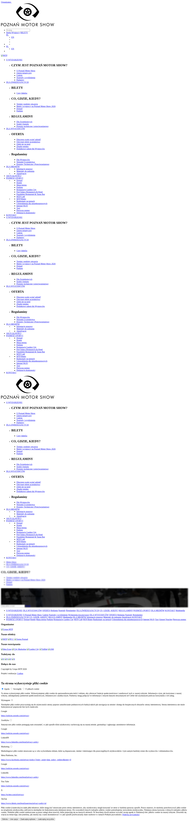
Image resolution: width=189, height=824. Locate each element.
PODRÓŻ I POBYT (14, 178)
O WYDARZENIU (14, 60)
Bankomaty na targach (25, 201)
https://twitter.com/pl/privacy (12, 794)
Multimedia (180, 610)
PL (7, 35)
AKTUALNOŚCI (13, 176)
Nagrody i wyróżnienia (25, 78)
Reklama (54, 610)
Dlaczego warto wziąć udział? (28, 139)
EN (12, 37)
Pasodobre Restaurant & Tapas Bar (30, 194)
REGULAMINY (126, 610)
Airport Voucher (165, 619)
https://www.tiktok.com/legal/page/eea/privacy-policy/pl (23, 803)
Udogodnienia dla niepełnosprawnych (31, 203)
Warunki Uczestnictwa (25, 162)
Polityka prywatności (131, 814)
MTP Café (20, 196)
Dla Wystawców (23, 160)
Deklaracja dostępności (25, 213)
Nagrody (62, 610)
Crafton (20, 673)
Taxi (18, 208)
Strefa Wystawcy (13, 33)
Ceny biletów (21, 93)
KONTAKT (11, 215)
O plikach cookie (32, 689)
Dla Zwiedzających (24, 122)
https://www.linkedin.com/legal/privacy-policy (20, 742)
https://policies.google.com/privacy (15, 716)
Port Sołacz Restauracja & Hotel (29, 192)
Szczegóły (17, 689)
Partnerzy (20, 80)
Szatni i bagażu (22, 124)
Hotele (19, 183)
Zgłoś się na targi (23, 144)
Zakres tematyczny (24, 73)
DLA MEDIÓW (13, 166)
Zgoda (7, 689)
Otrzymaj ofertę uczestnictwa (28, 142)
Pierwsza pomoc (23, 210)
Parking (19, 111)
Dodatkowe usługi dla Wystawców (30, 149)
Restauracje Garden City (26, 190)
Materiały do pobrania (25, 171)
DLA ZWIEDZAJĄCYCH (17, 82)
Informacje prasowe (24, 169)
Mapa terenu (21, 185)
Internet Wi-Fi (22, 206)
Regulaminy (71, 610)
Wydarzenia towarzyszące (78, 615)
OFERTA (46, 610)
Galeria (19, 75)
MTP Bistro (21, 199)
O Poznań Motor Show (25, 71)
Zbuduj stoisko (22, 146)
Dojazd (19, 109)
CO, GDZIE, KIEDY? (109, 610)
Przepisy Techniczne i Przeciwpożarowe (32, 164)
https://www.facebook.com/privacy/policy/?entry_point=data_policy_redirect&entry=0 (36, 760)
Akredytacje (21, 173)
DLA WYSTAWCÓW (15, 129)
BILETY (24, 33)
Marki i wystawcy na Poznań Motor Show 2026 (36, 106)
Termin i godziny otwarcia (27, 104)
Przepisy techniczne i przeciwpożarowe (32, 126)
